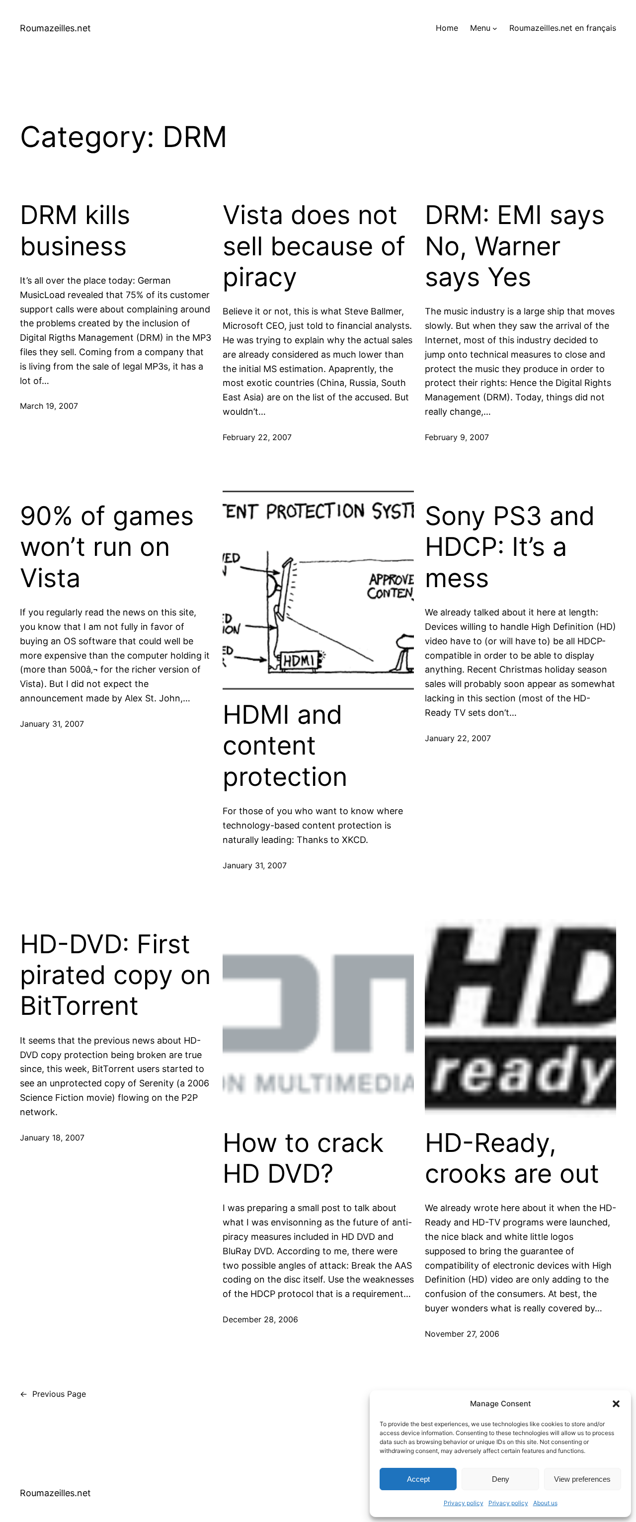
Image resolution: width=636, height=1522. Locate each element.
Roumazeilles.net (55, 28)
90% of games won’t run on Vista (107, 547)
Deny (500, 1479)
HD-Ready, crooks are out (512, 1158)
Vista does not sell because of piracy (314, 246)
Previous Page (53, 1394)
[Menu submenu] (494, 28)
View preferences (582, 1479)
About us (545, 1503)
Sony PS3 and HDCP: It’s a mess (510, 547)
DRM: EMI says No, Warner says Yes (515, 246)
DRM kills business (75, 230)
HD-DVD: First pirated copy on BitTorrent (115, 975)
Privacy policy (463, 1503)
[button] (616, 1404)
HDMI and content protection (285, 745)
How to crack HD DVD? (303, 1158)
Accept (418, 1479)
